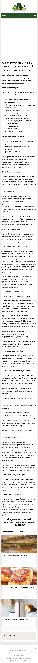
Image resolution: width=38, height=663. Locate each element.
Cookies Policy (25, 660)
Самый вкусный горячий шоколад (17, 619)
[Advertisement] (19, 41)
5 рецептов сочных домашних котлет (19, 587)
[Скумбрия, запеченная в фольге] (18, 544)
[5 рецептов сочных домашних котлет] (18, 576)
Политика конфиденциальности (19, 653)
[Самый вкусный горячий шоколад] (18, 608)
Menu (4, 16)
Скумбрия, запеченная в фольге (17, 555)
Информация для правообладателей (19, 658)
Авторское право (18, 655)
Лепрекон (13, 650)
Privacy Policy (14, 660)
